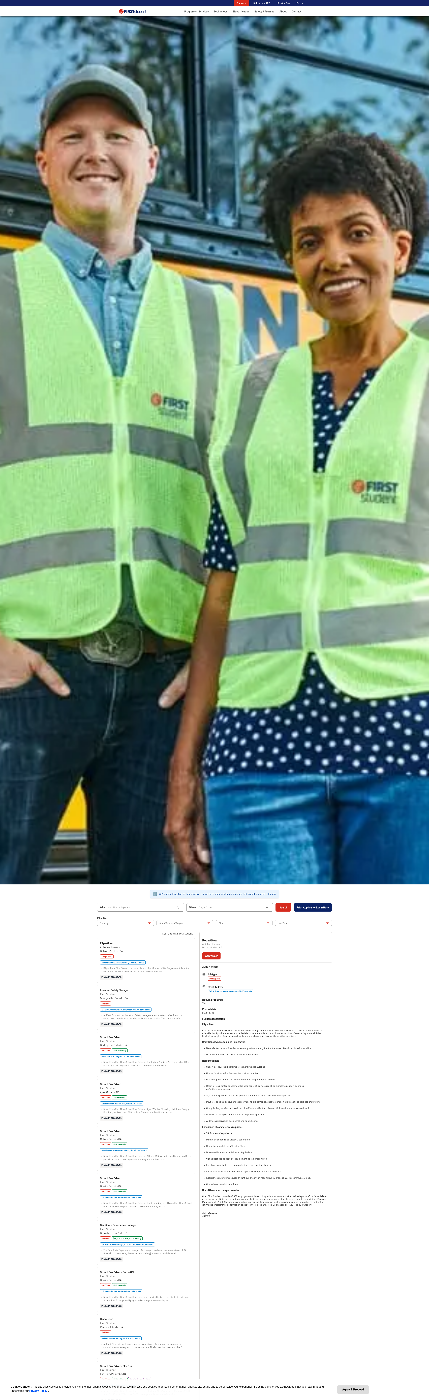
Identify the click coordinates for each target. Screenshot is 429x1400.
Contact (296, 11)
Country (104, 923)
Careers (241, 3)
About (283, 11)
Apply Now (211, 955)
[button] (107, 943)
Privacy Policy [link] (38, 1390)
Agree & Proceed (353, 1389)
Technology (221, 11)
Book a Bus (284, 3)
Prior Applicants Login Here (313, 907)
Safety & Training (264, 11)
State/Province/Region (171, 923)
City (221, 923)
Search (283, 907)
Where (192, 907)
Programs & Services (196, 11)
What (103, 907)
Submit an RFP (261, 3)
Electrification (241, 11)
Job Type (282, 923)
